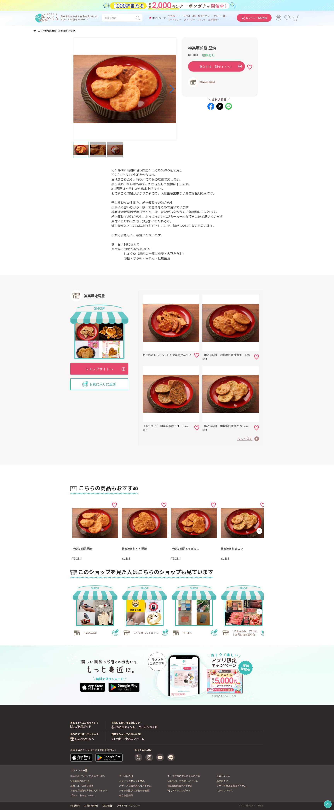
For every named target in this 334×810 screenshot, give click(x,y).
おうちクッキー (205, 16)
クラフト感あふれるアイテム (231, 785)
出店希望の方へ (84, 739)
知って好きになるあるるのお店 (184, 776)
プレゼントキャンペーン (83, 795)
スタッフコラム (224, 790)
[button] (86, 89)
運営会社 (107, 805)
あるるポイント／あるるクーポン (87, 776)
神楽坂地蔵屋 (207, 82)
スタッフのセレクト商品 (132, 780)
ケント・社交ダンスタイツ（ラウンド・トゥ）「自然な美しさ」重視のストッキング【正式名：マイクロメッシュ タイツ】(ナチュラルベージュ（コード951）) (220, 16)
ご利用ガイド (83, 726)
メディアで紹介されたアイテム (135, 785)
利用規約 (75, 805)
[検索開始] (138, 17)
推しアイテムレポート (179, 790)
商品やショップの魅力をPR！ (127, 734)
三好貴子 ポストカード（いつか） (215, 19)
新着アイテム (223, 776)
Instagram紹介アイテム (180, 785)
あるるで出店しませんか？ (84, 734)
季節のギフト (223, 780)
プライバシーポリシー (128, 805)
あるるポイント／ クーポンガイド (136, 727)
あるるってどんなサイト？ (84, 722)
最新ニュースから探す (81, 785)
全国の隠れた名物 (79, 780)
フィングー (189, 19)
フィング (201, 19)
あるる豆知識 (126, 795)
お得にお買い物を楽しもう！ (127, 722)
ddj (194, 16)
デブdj (187, 16)
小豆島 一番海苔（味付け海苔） (175, 16)
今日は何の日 (126, 776)
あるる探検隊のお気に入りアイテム (88, 790)
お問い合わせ (91, 805)
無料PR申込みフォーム (130, 739)
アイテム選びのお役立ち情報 (134, 790)
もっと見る (244, 438)
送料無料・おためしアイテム (183, 780)
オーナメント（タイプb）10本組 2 (175, 19)
